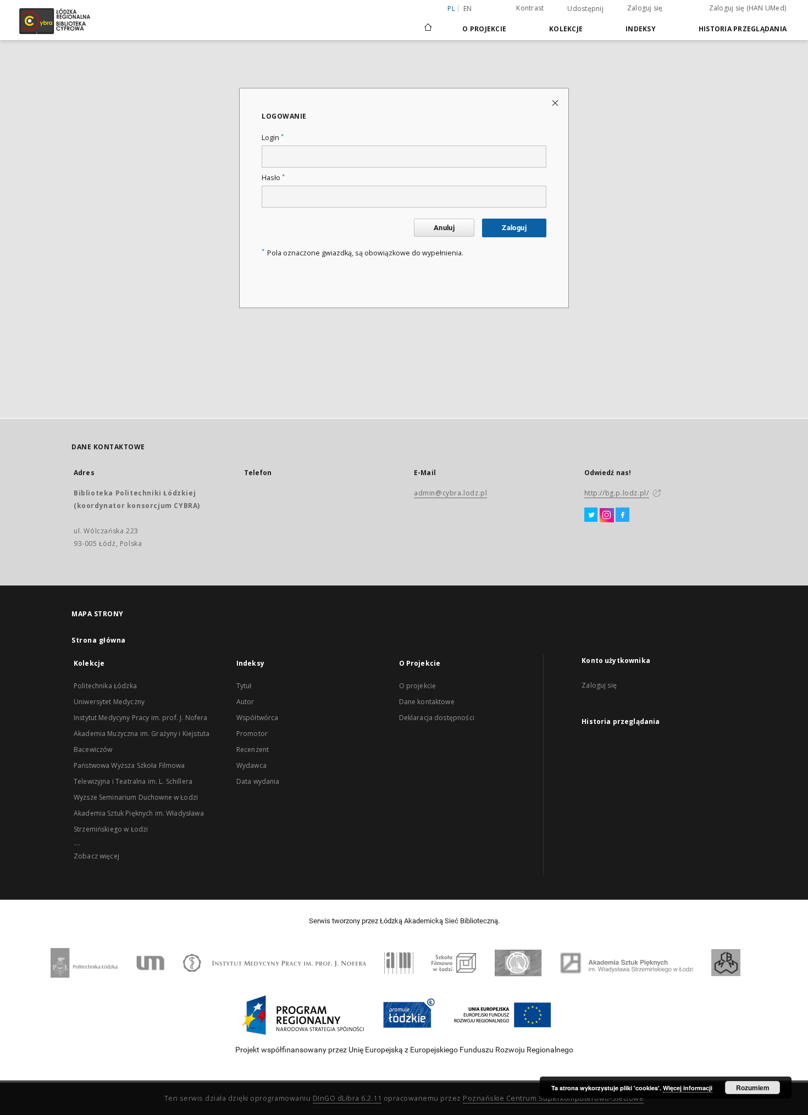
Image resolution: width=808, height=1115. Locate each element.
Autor (245, 701)
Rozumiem (753, 1087)
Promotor (252, 733)
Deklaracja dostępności (436, 717)
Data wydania (258, 781)
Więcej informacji (687, 1088)
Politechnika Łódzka (105, 685)
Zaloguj (514, 228)
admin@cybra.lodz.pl (450, 493)
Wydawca (251, 765)
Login (273, 137)
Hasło (273, 177)
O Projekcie (484, 29)
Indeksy (641, 29)
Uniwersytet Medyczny (109, 701)
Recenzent (252, 749)
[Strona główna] (428, 22)
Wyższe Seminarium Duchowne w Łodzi (136, 797)
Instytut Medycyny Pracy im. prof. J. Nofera (140, 717)
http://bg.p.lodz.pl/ (616, 493)
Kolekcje (566, 29)
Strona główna (98, 640)
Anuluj (444, 228)
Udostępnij (585, 8)
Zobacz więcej (96, 856)
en (467, 8)
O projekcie (417, 685)
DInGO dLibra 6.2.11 (347, 1098)
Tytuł (244, 685)
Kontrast (530, 8)
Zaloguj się (645, 8)
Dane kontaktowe (427, 701)
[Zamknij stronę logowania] (556, 102)
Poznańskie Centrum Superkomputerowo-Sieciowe (553, 1098)
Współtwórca (257, 717)
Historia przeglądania (743, 29)
